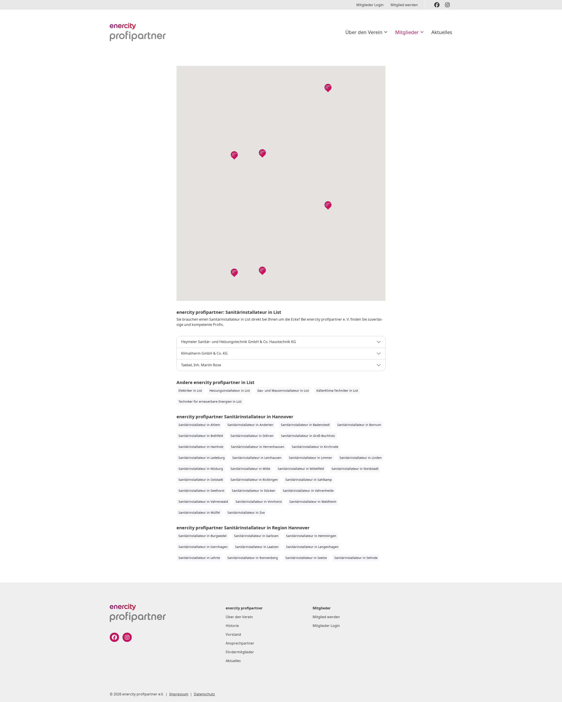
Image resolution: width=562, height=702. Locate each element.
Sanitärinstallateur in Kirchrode (315, 447)
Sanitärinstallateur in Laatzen (257, 547)
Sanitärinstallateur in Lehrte (199, 558)
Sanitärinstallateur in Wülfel (199, 512)
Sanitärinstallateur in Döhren (252, 436)
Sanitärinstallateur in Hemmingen (311, 536)
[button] (234, 154)
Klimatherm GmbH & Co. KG (204, 353)
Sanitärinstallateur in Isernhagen (203, 547)
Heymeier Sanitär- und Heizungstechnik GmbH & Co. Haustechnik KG (238, 341)
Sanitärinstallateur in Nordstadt (354, 469)
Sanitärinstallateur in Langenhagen (312, 547)
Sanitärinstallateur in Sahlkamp (308, 480)
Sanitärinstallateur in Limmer (310, 458)
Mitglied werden (404, 4)
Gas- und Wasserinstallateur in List (283, 390)
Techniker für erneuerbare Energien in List (209, 401)
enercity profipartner (244, 608)
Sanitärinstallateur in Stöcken (253, 490)
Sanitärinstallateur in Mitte (250, 469)
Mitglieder (407, 32)
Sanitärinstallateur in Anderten (250, 425)
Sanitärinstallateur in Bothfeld (200, 436)
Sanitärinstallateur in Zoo (246, 512)
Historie (232, 625)
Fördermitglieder (240, 652)
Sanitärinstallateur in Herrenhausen (257, 447)
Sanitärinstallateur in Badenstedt (305, 425)
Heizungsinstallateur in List (229, 390)
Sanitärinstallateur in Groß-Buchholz (308, 436)
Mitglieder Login (370, 4)
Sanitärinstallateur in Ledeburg (201, 458)
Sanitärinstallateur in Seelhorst (201, 490)
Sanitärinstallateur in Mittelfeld (301, 469)
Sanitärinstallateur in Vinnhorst (259, 501)
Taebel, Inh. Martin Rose (201, 365)
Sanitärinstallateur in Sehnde (356, 558)
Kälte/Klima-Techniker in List (337, 390)
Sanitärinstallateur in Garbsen (256, 536)
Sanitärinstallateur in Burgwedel (202, 536)
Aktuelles (441, 32)
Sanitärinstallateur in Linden (361, 458)
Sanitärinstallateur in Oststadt (200, 480)
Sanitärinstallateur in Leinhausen (256, 458)
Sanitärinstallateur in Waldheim (312, 501)
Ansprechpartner (240, 643)
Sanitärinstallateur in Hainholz (200, 447)
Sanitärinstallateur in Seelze (306, 558)
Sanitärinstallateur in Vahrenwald (203, 501)
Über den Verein (363, 32)
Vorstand (233, 634)
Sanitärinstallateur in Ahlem (199, 425)
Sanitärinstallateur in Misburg (200, 469)
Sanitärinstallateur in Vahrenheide (308, 490)
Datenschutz (204, 694)
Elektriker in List (190, 390)
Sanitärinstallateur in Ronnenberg (252, 558)
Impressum (178, 694)
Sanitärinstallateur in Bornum (359, 425)
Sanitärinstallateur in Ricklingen (254, 480)
